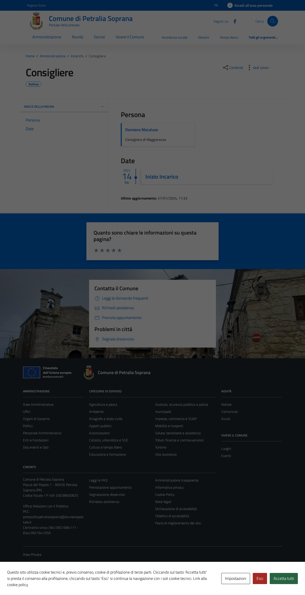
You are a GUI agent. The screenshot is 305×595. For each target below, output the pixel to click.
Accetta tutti (284, 578)
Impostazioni (235, 578)
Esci (260, 578)
